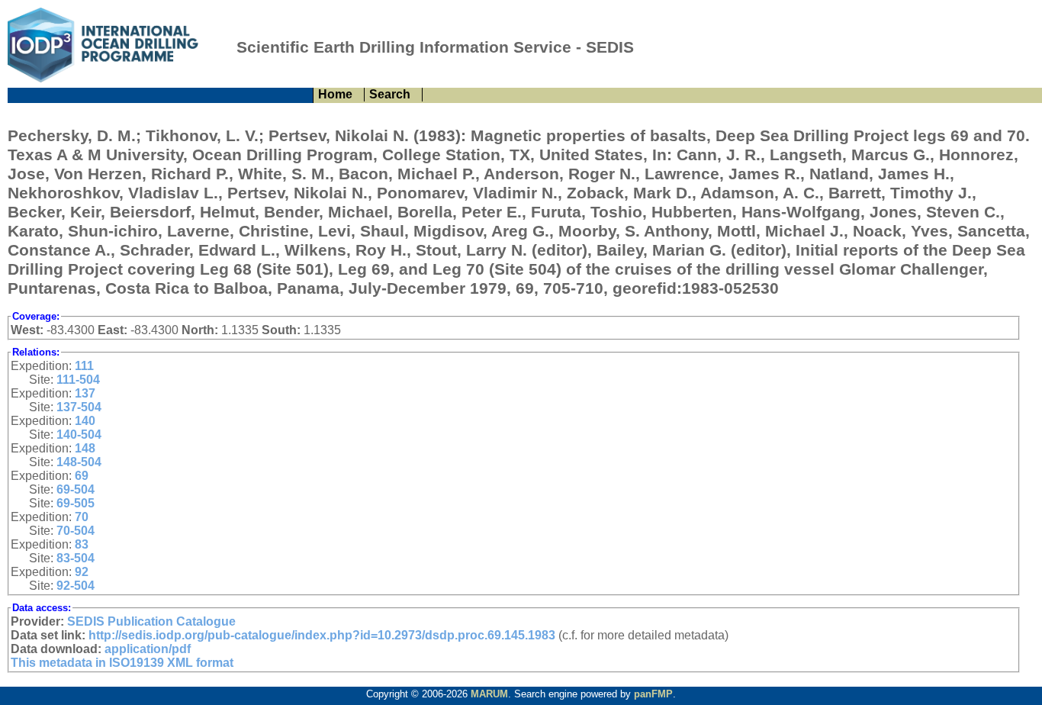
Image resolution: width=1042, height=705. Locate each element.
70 (81, 516)
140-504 (78, 434)
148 (85, 448)
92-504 (75, 585)
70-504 (75, 530)
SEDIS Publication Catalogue (151, 621)
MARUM (489, 694)
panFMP (653, 694)
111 (84, 365)
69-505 (75, 503)
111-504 (78, 379)
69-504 (75, 489)
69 (81, 475)
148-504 (78, 462)
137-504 (78, 407)
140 (85, 420)
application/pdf (148, 648)
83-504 (75, 558)
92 (81, 571)
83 (81, 544)
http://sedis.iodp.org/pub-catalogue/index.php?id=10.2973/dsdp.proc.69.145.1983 (321, 635)
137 (85, 393)
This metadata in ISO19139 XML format (122, 662)
